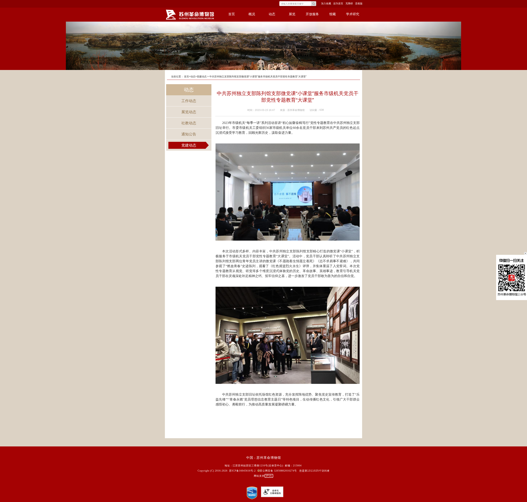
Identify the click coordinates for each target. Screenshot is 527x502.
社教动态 (188, 123)
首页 (231, 14)
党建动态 (188, 145)
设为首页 (338, 3)
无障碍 (349, 3)
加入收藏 (326, 3)
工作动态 (188, 101)
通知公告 (188, 134)
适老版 (359, 3)
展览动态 (188, 112)
